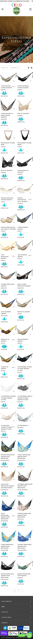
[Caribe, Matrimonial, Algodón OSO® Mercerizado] (8, 536)
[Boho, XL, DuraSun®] (8, 162)
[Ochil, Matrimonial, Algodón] (8, 246)
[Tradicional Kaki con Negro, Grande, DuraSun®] (8, 105)
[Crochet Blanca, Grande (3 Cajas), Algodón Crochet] (8, 387)
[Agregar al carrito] (14, 81)
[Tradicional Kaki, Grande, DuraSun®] (8, 77)
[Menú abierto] (4, 9)
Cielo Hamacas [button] (6, 601)
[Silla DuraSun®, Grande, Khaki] (8, 134)
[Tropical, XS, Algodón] (8, 358)
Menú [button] (3, 606)
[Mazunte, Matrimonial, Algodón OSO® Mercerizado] (8, 446)
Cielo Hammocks (7, 637)
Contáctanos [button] (6, 617)
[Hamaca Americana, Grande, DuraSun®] (8, 189)
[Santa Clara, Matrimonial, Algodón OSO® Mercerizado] (8, 475)
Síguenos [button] (4, 622)
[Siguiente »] (22, 590)
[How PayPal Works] (23, 628)
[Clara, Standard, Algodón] (8, 303)
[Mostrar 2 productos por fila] (31, 68)
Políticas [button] (4, 612)
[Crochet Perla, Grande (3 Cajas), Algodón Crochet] (8, 417)
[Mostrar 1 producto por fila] (28, 68)
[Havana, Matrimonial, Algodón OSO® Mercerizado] (8, 565)
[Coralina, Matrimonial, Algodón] (8, 275)
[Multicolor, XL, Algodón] (8, 330)
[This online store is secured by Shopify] (12, 628)
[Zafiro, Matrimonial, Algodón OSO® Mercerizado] (8, 505)
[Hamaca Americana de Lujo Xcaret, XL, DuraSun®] (8, 218)
